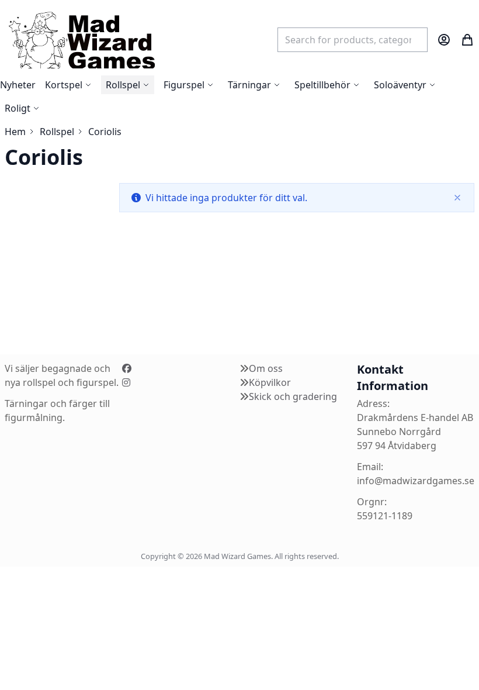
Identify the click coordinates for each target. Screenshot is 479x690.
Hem (15, 131)
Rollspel (57, 131)
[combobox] (352, 39)
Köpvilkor (270, 382)
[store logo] (81, 39)
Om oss (266, 368)
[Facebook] (126, 368)
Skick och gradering (293, 396)
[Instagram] (126, 382)
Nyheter (18, 84)
